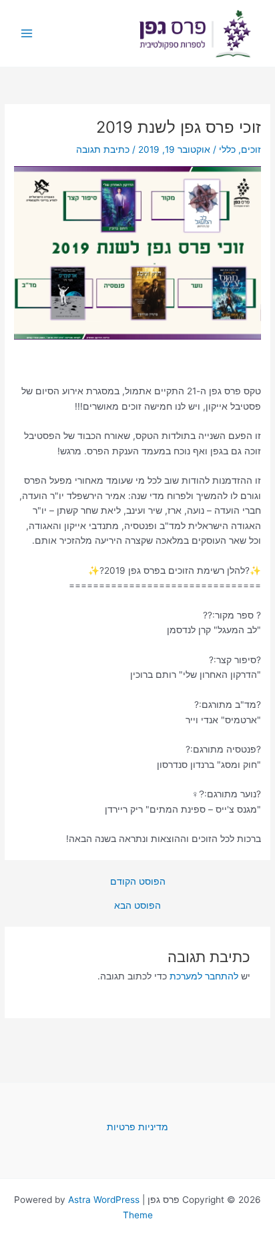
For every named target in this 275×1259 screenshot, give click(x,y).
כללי (227, 149)
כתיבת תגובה (102, 149)
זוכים (251, 149)
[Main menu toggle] (27, 33)
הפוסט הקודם (138, 882)
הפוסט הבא (137, 906)
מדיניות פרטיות (137, 1127)
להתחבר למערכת (204, 976)
